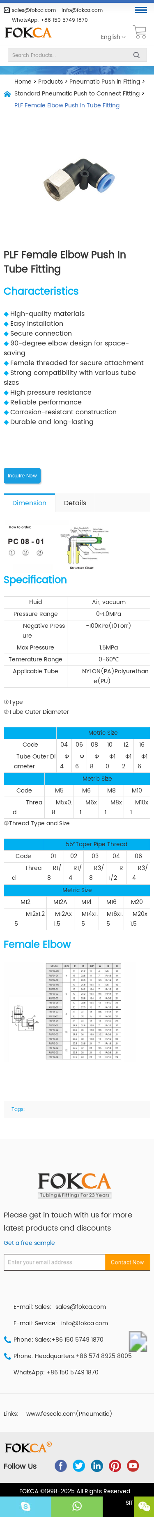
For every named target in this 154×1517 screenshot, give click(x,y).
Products (50, 82)
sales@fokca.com (34, 10)
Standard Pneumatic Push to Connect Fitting (77, 94)
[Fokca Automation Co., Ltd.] (31, 33)
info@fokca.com (82, 10)
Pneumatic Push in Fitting (104, 82)
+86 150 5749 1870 (64, 20)
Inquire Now (22, 475)
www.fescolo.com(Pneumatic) (69, 1414)
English (110, 37)
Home (23, 82)
